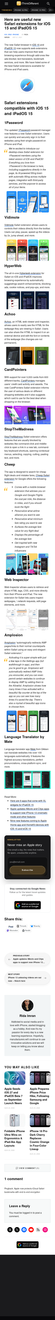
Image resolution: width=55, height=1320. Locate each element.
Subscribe (27, 870)
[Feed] (38, 1229)
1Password (24, 130)
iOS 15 (35, 44)
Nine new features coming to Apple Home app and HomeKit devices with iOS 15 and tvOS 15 (29, 824)
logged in (27, 1212)
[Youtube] (31, 1229)
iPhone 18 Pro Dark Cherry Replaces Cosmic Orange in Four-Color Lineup (39, 1140)
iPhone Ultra (21, 10)
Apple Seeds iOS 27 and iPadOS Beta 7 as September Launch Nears (13, 1096)
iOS (5, 34)
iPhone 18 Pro (38, 10)
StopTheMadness (13, 436)
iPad (10, 34)
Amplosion (10, 642)
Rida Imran (28, 1015)
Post (11, 926)
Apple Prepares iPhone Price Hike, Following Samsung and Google (39, 1096)
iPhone (16, 34)
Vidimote (9, 225)
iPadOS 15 (10, 48)
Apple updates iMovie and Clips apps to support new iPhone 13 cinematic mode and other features (29, 812)
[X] (17, 1229)
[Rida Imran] (27, 1005)
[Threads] (10, 1229)
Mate (33, 749)
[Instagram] (45, 1229)
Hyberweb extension (30, 273)
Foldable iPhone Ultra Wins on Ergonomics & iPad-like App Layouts (14, 1138)
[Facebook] (24, 1229)
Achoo (7, 321)
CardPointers (28, 380)
